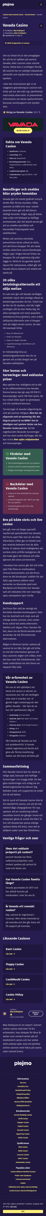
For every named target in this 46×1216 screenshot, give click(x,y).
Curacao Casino (23, 1155)
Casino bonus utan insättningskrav (23, 1191)
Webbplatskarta (23, 1106)
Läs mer (13, 1206)
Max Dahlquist (19, 31)
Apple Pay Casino (23, 1134)
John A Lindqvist (20, 33)
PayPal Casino (23, 1126)
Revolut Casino (23, 1130)
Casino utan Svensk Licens (13, 15)
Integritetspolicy (23, 1094)
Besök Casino (22, 131)
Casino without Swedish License (23, 1172)
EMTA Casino (23, 1151)
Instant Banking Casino (23, 1115)
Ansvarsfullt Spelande (23, 1102)
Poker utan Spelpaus (23, 1176)
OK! (23, 1211)
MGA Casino (23, 1147)
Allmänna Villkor (23, 1098)
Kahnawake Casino (23, 1162)
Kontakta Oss (23, 1086)
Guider (23, 1183)
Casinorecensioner (23, 1179)
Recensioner (30, 15)
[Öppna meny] (41, 4)
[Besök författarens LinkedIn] (11, 1015)
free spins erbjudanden (26, 439)
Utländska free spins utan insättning (23, 1187)
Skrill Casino (23, 1119)
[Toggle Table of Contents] (41, 25)
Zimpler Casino (23, 1123)
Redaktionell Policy (23, 1090)
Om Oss (23, 1083)
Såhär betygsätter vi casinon (17, 43)
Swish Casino (23, 1138)
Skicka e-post (36, 1013)
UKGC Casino (23, 1158)
